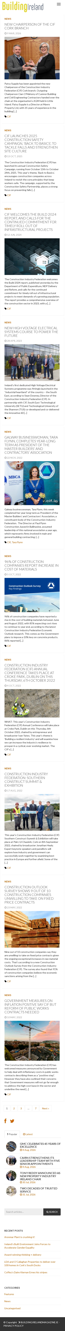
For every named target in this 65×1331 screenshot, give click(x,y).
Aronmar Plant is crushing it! (20, 1237)
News (8, 18)
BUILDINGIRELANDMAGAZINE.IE (39, 1322)
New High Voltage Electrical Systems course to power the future (31, 332)
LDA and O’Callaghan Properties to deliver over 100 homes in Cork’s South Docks (29, 1263)
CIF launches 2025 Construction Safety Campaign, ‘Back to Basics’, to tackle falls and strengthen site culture (31, 143)
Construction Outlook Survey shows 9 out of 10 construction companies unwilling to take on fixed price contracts (29, 894)
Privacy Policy (13, 1325)
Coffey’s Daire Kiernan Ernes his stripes (26, 1272)
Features (9, 1294)
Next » (45, 1108)
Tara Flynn (17, 542)
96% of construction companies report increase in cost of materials (32, 565)
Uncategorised (12, 1308)
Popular (12, 1134)
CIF (9, 116)
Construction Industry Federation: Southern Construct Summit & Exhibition (26, 779)
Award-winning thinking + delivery (23, 1254)
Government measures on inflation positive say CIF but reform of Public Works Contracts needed (30, 1006)
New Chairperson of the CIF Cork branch (30, 26)
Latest (29, 1134)
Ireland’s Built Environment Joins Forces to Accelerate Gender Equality (27, 1246)
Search (53, 1211)
